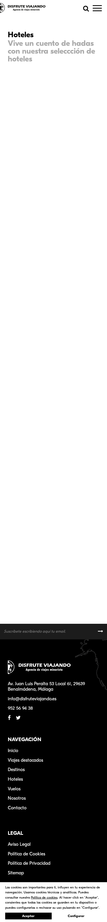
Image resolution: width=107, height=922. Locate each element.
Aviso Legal (19, 844)
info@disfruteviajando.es (32, 699)
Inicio (13, 750)
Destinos (16, 769)
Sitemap (16, 873)
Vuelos (14, 789)
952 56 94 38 (20, 708)
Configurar (76, 916)
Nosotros (17, 798)
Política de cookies (44, 897)
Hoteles (15, 779)
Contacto (17, 808)
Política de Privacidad (29, 863)
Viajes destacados (25, 760)
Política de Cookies (26, 854)
